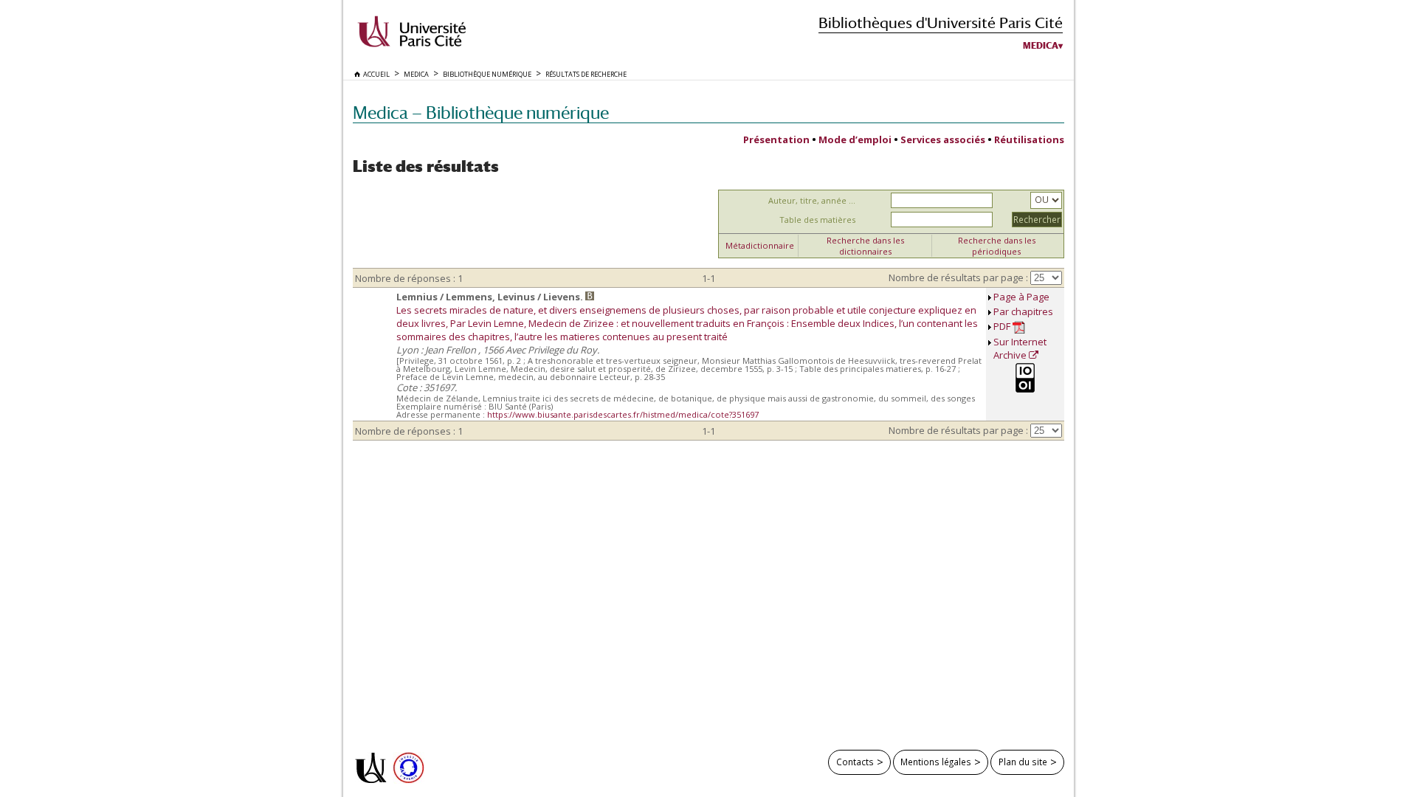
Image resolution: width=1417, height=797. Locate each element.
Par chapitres (1023, 311)
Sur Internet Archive (1020, 348)
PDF (1003, 326)
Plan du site (1023, 761)
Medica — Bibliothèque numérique (481, 113)
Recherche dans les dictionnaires (865, 246)
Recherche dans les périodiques (996, 246)
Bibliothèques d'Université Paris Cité (940, 22)
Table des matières (817, 219)
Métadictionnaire (759, 245)
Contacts (855, 761)
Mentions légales (935, 761)
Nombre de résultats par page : (958, 277)
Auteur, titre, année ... (811, 200)
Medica (1040, 46)
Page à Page (1021, 296)
